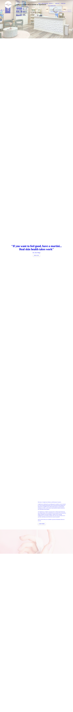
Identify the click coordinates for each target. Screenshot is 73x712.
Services (51, 3)
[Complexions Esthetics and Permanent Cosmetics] (8, 4)
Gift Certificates (52, 5)
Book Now (63, 3)
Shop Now (57, 3)
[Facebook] (2, 10)
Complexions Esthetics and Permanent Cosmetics (62, 11)
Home (39, 3)
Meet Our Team (45, 3)
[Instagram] (4, 10)
